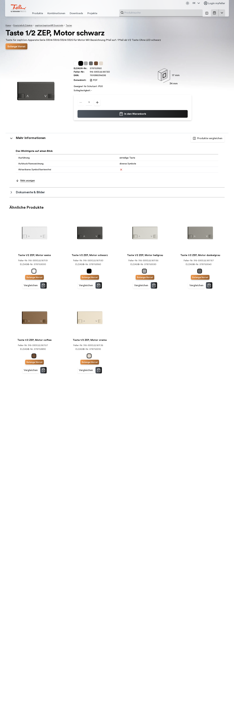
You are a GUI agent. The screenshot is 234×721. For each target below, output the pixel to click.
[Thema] (187, 3)
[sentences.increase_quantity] (97, 102)
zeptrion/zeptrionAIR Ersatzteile (49, 25)
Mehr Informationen (31, 138)
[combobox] (162, 13)
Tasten (69, 25)
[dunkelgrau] (91, 63)
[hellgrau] (86, 63)
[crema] (101, 63)
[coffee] (96, 63)
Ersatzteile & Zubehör (22, 25)
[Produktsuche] (122, 12)
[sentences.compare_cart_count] (207, 13)
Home (8, 25)
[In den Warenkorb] (43, 285)
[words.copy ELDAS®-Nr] (103, 68)
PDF (95, 80)
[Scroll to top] (225, 712)
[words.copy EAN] (107, 75)
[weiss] (76, 63)
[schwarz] (81, 63)
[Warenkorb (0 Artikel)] (215, 12)
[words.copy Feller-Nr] (111, 72)
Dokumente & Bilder (30, 192)
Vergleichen (31, 285)
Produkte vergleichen (209, 138)
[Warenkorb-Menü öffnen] (222, 13)
